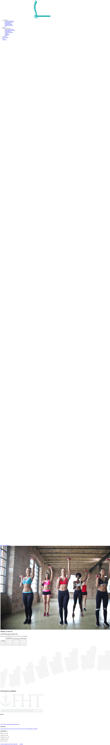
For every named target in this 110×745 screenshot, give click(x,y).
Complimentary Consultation (32, 728)
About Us (4, 36)
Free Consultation (23, 638)
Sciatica (6, 35)
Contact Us (18, 728)
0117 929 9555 (3, 724)
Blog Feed (22, 728)
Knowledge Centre (9, 638)
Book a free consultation (5, 545)
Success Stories (5, 37)
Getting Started (3, 728)
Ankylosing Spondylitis (9, 29)
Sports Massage (8, 23)
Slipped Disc (7, 34)
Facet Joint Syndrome (9, 32)
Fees (6, 26)
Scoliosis (6, 33)
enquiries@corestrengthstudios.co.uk (12, 724)
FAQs (4, 27)
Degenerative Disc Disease (10, 30)
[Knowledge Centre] (9, 645)
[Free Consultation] (23, 645)
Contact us (5, 39)
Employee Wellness (8, 24)
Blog (4, 38)
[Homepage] (2, 645)
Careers (25, 728)
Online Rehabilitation (9, 25)
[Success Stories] (16, 645)
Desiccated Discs (8, 31)
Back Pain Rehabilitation (9, 21)
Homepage (3, 640)
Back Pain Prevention (9, 22)
